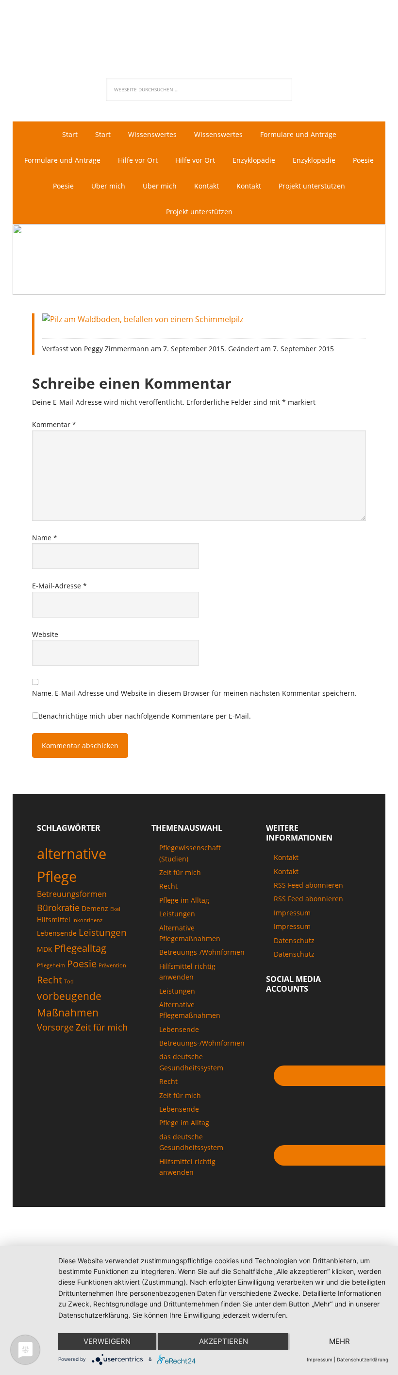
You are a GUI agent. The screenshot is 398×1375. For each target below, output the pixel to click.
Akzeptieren (223, 1341)
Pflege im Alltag (184, 900)
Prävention (112, 965)
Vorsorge (55, 1027)
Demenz (95, 908)
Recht (49, 979)
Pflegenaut (199, 32)
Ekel (115, 909)
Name (44, 537)
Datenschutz (294, 940)
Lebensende (57, 933)
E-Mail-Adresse (59, 585)
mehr (339, 1341)
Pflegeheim (51, 965)
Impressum (292, 912)
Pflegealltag (80, 948)
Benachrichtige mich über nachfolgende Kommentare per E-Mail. (144, 716)
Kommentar (54, 424)
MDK (44, 949)
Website (45, 634)
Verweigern (107, 1341)
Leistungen (103, 932)
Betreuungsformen (72, 894)
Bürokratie (58, 907)
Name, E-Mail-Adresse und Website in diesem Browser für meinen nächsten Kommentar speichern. (194, 693)
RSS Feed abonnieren (308, 885)
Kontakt (286, 857)
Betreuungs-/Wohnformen (202, 952)
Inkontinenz (87, 920)
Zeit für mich (102, 1027)
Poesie (82, 963)
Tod (69, 981)
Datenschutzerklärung (362, 1359)
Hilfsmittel (53, 919)
